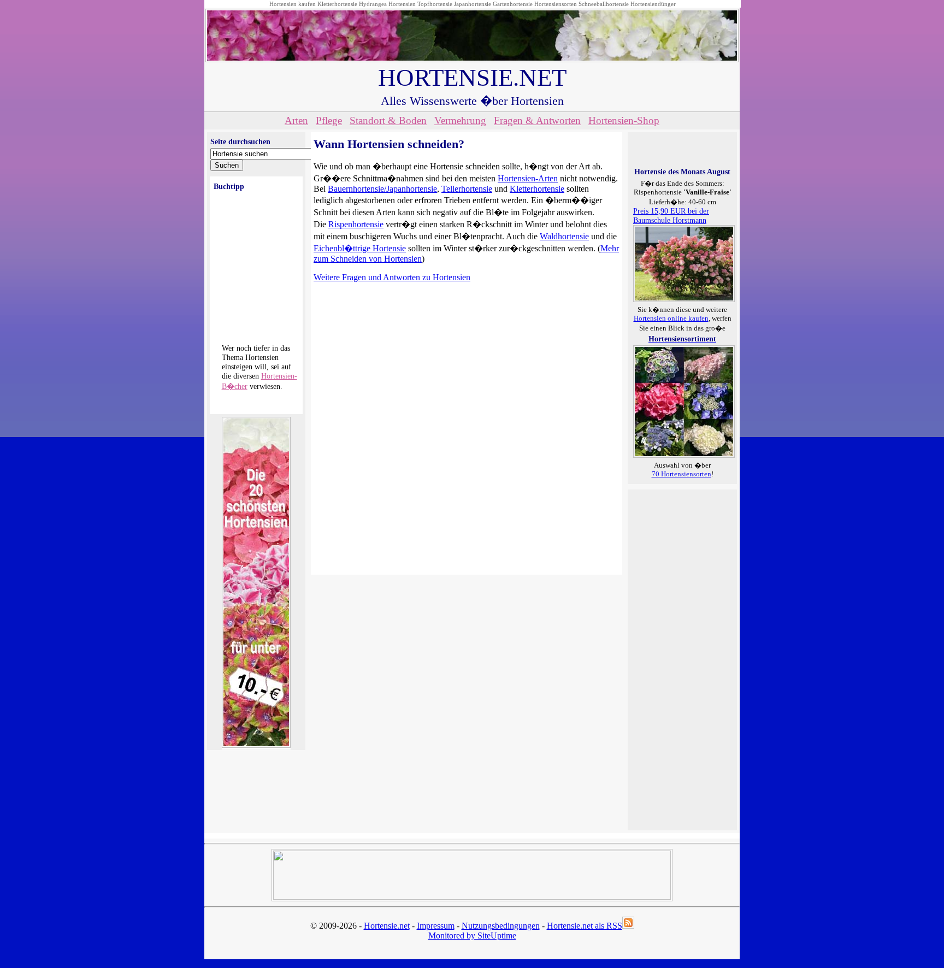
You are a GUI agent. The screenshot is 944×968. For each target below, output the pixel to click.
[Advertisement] (677, 659)
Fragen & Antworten (537, 120)
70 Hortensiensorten (681, 474)
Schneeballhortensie (604, 4)
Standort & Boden (388, 120)
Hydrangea (373, 4)
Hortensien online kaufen (671, 318)
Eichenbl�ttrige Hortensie (360, 248)
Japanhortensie (472, 4)
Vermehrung (460, 120)
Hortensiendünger (653, 4)
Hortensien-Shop (623, 120)
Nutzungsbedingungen (501, 925)
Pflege (329, 120)
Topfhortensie (434, 4)
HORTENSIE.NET (472, 77)
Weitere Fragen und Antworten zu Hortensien (392, 277)
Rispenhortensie (356, 224)
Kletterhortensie (337, 4)
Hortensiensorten (555, 4)
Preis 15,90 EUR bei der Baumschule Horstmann (671, 215)
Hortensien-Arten (528, 178)
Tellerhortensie (466, 188)
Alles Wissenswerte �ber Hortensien (472, 101)
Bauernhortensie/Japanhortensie (382, 188)
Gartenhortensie (513, 4)
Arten (296, 120)
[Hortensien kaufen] (684, 455)
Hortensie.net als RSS (584, 925)
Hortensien (402, 4)
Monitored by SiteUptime (472, 935)
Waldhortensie (564, 236)
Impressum (436, 925)
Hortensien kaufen (292, 4)
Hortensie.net (387, 925)
